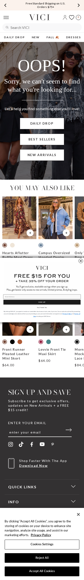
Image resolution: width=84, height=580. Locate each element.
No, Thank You (42, 307)
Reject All (41, 557)
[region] (42, 544)
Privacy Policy (41, 535)
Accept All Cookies (42, 571)
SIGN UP (41, 302)
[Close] (78, 514)
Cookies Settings (42, 544)
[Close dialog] (81, 261)
